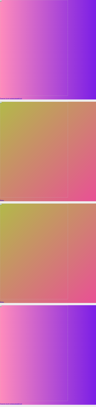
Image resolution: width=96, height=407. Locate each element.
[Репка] (34, 197)
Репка (2, 200)
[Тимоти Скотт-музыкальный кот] (34, 95)
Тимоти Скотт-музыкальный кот (11, 98)
